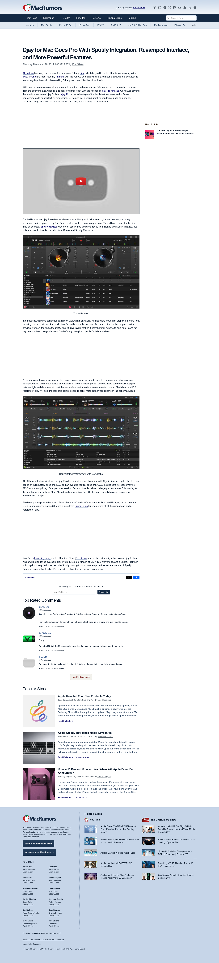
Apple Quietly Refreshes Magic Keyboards (85, 732)
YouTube (95, 819)
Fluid (57, 949)
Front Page (31, 18)
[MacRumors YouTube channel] (179, 7)
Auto (71, 949)
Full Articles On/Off (46, 949)
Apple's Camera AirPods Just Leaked (118, 853)
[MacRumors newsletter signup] (195, 7)
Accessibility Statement (32, 944)
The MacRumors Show (163, 819)
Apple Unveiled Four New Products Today (84, 696)
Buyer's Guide (114, 18)
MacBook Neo (160, 25)
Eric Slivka (78, 64)
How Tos (80, 18)
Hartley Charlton (105, 736)
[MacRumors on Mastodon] (174, 7)
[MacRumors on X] (169, 7)
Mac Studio (46, 25)
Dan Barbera (28, 910)
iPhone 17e (179, 25)
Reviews (96, 18)
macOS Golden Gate (137, 25)
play (81, 181)
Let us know (139, 7)
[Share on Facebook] (136, 577)
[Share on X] (129, 577)
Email (25, 872)
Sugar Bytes (81, 506)
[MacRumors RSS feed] (189, 7)
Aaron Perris (54, 921)
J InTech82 (44, 607)
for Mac (110, 90)
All (194, 25)
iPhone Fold (84, 25)
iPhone (32, 76)
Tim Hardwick (54, 888)
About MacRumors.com (38, 843)
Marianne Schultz (56, 899)
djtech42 (43, 657)
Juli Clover (27, 877)
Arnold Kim (27, 867)
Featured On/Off (30, 949)
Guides (66, 18)
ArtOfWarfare (45, 633)
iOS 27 (100, 25)
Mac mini (30, 25)
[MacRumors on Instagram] (159, 7)
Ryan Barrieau (54, 910)
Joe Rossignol (104, 700)
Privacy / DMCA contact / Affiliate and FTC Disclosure (43, 939)
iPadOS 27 (116, 25)
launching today (42, 558)
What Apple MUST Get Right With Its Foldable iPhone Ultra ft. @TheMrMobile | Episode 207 (177, 829)
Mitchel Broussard (30, 888)
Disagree (59, 626)
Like (53, 626)
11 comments (29, 577)
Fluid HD (64, 949)
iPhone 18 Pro (65, 25)
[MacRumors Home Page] (43, 8)
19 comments (81, 797)
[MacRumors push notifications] (184, 7)
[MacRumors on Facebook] (164, 7)
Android (60, 76)
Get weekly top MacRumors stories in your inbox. (81, 586)
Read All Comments (81, 677)
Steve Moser (28, 921)
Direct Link (81, 558)
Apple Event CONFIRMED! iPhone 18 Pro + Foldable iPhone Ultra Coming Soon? (118, 829)
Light (77, 949)
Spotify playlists (49, 226)
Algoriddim (28, 73)
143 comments (82, 757)
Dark (82, 949)
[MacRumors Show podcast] (154, 7)
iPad (25, 76)
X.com (30, 872)
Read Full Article (65, 721)
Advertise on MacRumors (39, 852)
